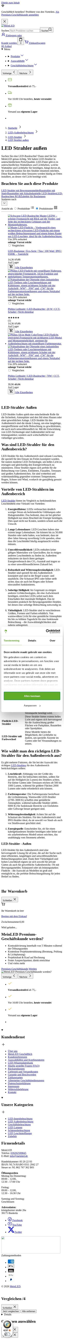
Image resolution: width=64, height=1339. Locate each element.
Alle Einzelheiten (24, 392)
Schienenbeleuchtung (19, 1130)
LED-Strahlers (18, 765)
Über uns (12, 1051)
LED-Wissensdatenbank (20, 1062)
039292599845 (18, 1153)
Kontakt (12, 1092)
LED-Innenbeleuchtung (20, 1118)
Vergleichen (18, 370)
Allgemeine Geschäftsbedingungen (26, 1080)
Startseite (12, 128)
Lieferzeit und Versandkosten (23, 1071)
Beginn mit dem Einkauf (14, 916)
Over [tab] (52, 640)
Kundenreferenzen (17, 1057)
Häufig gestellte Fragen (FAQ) (24, 1065)
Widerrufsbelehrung (18, 1089)
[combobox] (25, 30)
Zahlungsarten (15, 1077)
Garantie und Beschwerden (22, 1074)
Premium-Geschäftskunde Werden (19, 968)
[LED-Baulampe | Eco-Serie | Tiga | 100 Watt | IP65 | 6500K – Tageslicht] (35, 203)
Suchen (5, 30)
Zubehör (12, 1136)
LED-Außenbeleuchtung (21, 132)
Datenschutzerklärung (19, 1083)
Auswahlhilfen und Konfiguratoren (26, 1060)
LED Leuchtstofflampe (20, 1133)
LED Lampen (15, 1127)
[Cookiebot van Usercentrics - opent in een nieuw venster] (46, 631)
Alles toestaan (32, 695)
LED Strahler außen (18, 140)
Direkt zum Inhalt (10, 2)
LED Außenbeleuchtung (20, 1121)
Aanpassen (30, 705)
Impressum (13, 1086)
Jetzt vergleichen (11, 1311)
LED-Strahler (15, 137)
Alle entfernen (28, 1311)
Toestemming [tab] (11, 640)
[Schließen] (4, 21)
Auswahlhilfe (18, 61)
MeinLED (15, 1286)
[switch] (7, 1334)
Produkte (15, 56)
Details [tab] (32, 640)
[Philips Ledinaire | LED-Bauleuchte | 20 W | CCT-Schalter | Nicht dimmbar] (35, 258)
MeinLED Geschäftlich (20, 1054)
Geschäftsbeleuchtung (22, 65)
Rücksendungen (16, 1068)
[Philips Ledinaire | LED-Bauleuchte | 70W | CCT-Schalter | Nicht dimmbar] (35, 325)
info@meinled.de (19, 1156)
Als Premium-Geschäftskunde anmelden (30, 13)
